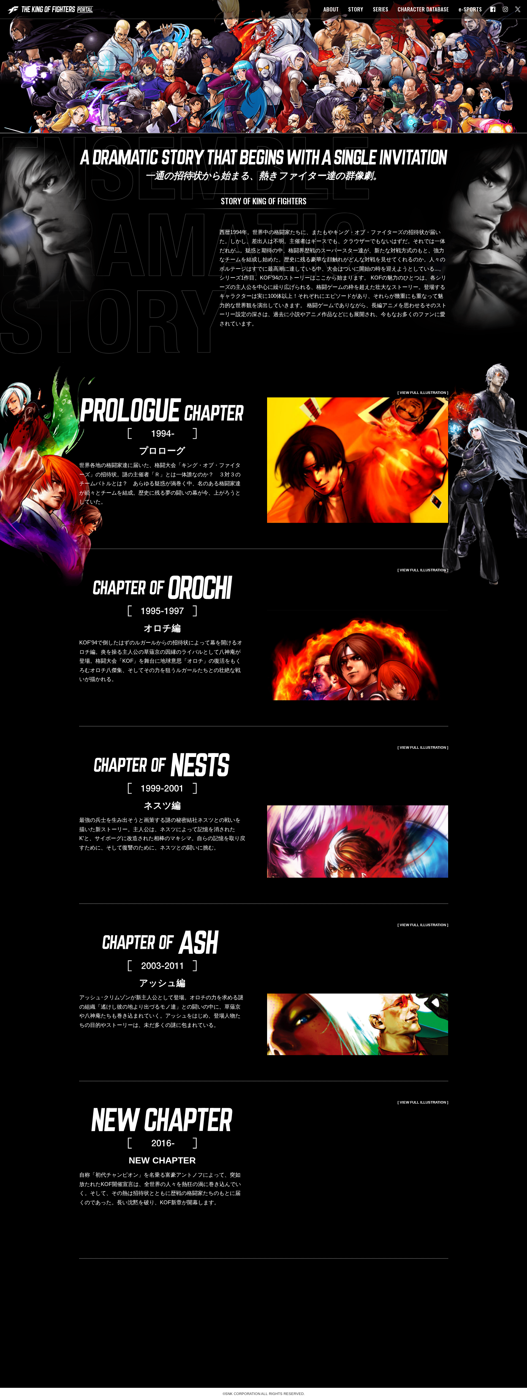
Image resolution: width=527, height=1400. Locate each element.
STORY (355, 9)
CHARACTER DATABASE (423, 9)
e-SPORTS (470, 9)
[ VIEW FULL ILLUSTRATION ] (423, 401)
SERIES (380, 9)
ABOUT (331, 9)
